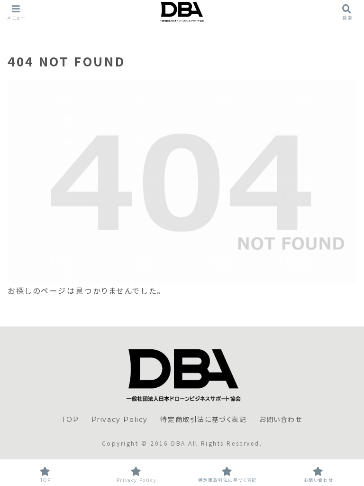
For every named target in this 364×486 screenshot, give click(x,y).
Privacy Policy (119, 419)
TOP (70, 419)
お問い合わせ (280, 419)
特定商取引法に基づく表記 (203, 419)
